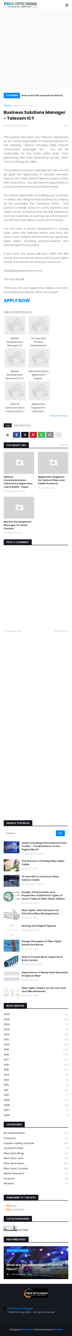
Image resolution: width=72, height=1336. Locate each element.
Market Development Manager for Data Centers (17, 525)
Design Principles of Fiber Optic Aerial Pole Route (41, 943)
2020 (36, 1044)
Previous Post (14, 631)
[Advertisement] (36, 49)
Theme (58, 1329)
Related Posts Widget (58, 416)
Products (36, 1178)
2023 (36, 1029)
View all (64, 445)
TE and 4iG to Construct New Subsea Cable (40, 878)
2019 (36, 1049)
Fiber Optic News (36, 1163)
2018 (36, 1054)
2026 (36, 1014)
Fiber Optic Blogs (36, 1153)
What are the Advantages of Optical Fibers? (34, 1267)
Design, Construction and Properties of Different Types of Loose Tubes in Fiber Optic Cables (43, 895)
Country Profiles (36, 1148)
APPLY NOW (17, 301)
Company (36, 1138)
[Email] (50, 435)
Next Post (60, 631)
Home (7, 105)
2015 (36, 1069)
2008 (36, 1105)
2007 (36, 1110)
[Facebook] (16, 435)
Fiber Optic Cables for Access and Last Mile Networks (44, 989)
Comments (17, 1209)
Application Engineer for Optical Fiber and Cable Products (51, 480)
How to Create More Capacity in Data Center (42, 958)
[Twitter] (25, 435)
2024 (36, 1024)
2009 (36, 1100)
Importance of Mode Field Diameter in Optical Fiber (45, 974)
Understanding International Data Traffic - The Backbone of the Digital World (44, 846)
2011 (36, 1090)
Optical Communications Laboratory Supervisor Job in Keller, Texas (18, 482)
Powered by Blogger (20, 1308)
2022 (36, 1034)
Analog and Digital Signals (39, 926)
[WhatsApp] (41, 435)
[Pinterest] (33, 435)
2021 (36, 1039)
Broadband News (36, 1133)
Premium (28, 1329)
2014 (36, 1074)
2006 (36, 1115)
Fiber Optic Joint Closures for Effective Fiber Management (40, 912)
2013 (36, 1080)
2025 (36, 1019)
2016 (36, 1064)
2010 (36, 1095)
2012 (36, 1085)
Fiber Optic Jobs (23, 105)
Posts (13, 1206)
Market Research (36, 1173)
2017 (36, 1059)
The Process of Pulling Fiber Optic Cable (43, 862)
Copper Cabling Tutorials (36, 1143)
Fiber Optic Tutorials (36, 1168)
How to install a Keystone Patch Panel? (42, 96)
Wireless (36, 1183)
